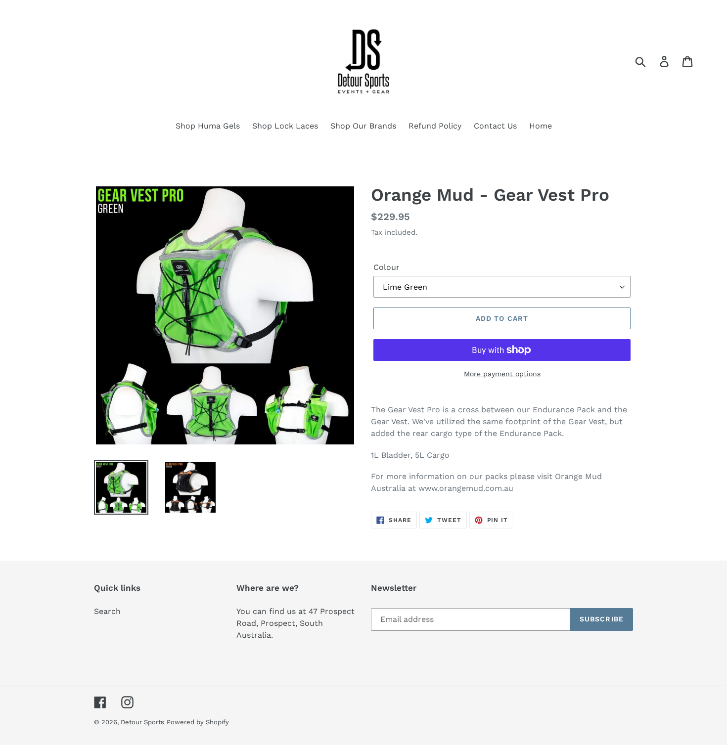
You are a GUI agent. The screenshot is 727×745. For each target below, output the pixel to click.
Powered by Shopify (198, 722)
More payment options (502, 374)
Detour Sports (142, 722)
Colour (386, 267)
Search (107, 611)
